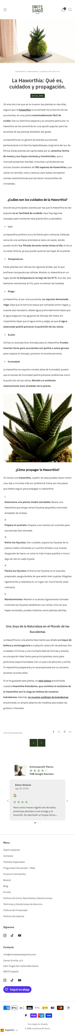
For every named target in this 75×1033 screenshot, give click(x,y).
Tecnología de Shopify (38, 1024)
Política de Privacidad (15, 910)
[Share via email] (70, 731)
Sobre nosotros (11, 849)
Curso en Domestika (14, 874)
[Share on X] (59, 731)
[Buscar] (70, 9)
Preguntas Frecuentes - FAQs (19, 868)
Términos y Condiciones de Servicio (22, 904)
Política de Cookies (13, 916)
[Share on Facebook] (53, 731)
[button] (9, 1030)
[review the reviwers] (14, 796)
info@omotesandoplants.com (19, 954)
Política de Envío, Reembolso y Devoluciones (27, 898)
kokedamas (33, 71)
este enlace (45, 680)
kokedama (20, 71)
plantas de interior (50, 71)
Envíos (7, 892)
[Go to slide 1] (35, 822)
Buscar (7, 880)
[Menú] (5, 10)
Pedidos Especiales (14, 862)
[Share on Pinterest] (64, 731)
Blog (5, 886)
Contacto (8, 856)
